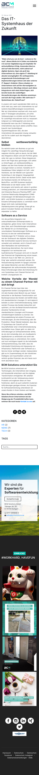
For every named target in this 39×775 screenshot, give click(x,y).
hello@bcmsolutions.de (15, 515)
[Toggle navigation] (34, 5)
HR (3, 425)
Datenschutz (19, 753)
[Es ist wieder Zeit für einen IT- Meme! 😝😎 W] (19, 618)
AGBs (30, 758)
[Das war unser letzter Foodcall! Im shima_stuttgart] (19, 583)
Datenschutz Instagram (24, 755)
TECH (4, 431)
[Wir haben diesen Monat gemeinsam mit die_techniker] (19, 654)
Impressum (7, 753)
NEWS (4, 428)
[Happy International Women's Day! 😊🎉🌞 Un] (19, 689)
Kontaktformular (13, 499)
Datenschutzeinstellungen (17, 758)
